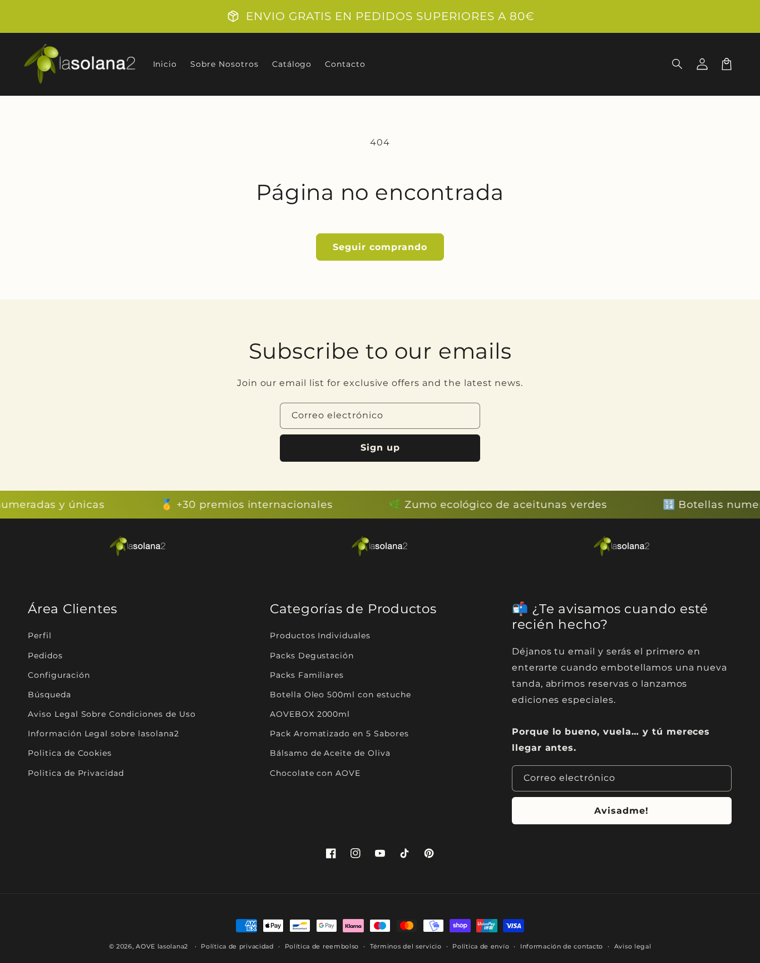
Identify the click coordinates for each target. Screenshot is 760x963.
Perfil (40, 635)
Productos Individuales (320, 635)
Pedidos (45, 656)
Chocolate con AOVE (315, 773)
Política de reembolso (322, 946)
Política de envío (480, 946)
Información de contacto (561, 946)
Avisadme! (621, 810)
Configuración (59, 675)
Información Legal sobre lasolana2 (103, 734)
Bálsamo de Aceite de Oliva (330, 753)
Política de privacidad (237, 946)
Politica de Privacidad (76, 773)
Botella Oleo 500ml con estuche (340, 695)
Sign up (380, 447)
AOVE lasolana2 (162, 946)
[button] (677, 64)
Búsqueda (49, 695)
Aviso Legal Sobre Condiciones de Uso (112, 714)
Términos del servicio (406, 946)
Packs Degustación (312, 656)
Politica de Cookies (70, 753)
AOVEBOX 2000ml (310, 714)
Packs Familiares (307, 675)
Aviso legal (633, 946)
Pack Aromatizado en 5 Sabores (339, 734)
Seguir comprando (380, 247)
